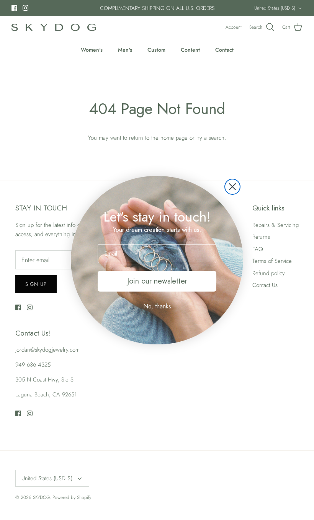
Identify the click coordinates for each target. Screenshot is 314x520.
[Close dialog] (232, 186)
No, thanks (157, 306)
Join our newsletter (157, 281)
